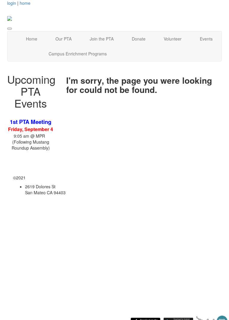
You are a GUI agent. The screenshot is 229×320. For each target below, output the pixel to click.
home (25, 3)
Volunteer (173, 39)
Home (31, 39)
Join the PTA (102, 39)
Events (206, 39)
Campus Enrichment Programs (78, 54)
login (11, 3)
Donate (139, 39)
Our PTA (63, 39)
